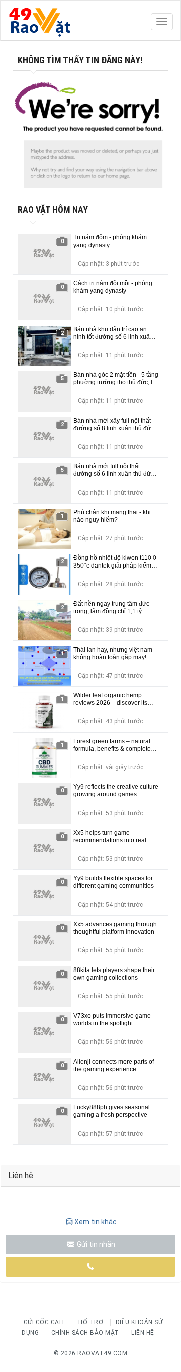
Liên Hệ (142, 1332)
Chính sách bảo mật (85, 1332)
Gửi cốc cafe (45, 1322)
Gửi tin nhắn (95, 1244)
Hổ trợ (90, 1322)
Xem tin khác (95, 1222)
